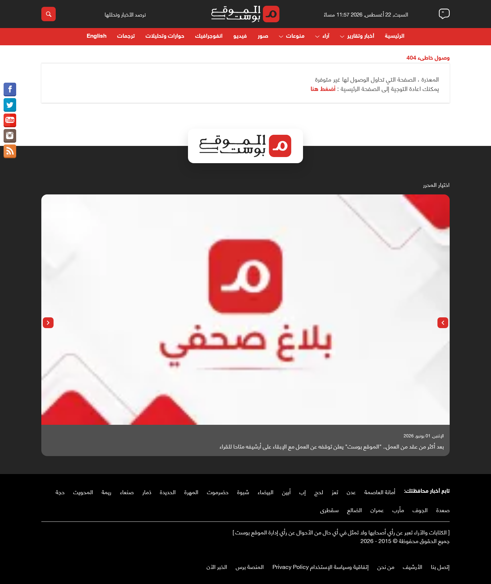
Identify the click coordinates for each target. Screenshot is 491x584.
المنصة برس (250, 566)
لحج (319, 491)
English (96, 36)
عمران (377, 509)
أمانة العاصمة (379, 491)
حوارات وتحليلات (165, 36)
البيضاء (266, 491)
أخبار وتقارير (360, 36)
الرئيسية (394, 36)
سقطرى (329, 509)
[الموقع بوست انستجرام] (10, 136)
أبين (286, 491)
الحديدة (168, 491)
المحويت (83, 491)
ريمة (106, 491)
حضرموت (218, 491)
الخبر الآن (217, 566)
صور (263, 36)
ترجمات (126, 36)
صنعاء (127, 491)
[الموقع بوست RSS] (10, 151)
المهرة (191, 491)
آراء (325, 36)
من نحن (385, 566)
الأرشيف (412, 566)
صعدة (443, 509)
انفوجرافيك (208, 36)
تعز (335, 491)
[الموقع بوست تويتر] (10, 105)
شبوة (243, 491)
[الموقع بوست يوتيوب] (10, 120)
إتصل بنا (440, 566)
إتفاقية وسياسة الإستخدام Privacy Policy (320, 566)
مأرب (398, 509)
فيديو (240, 36)
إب (302, 491)
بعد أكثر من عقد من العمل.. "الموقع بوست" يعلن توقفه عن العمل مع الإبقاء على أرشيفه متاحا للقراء (332, 446)
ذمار (146, 491)
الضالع (354, 509)
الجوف (420, 509)
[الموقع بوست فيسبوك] (10, 89)
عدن (351, 491)
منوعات (295, 36)
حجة (60, 491)
